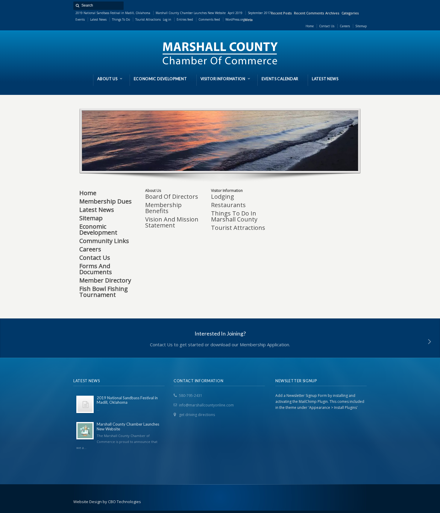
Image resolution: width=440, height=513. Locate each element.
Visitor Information (227, 190)
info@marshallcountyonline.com (206, 405)
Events (80, 19)
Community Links (104, 241)
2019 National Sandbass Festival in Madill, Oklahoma (112, 13)
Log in (167, 19)
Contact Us (94, 258)
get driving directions (197, 414)
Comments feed (209, 19)
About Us (153, 190)
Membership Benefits (163, 208)
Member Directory (105, 280)
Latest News (98, 19)
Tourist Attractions (148, 19)
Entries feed (185, 19)
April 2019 (235, 13)
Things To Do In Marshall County (234, 216)
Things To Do (121, 19)
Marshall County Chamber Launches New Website (191, 13)
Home (87, 193)
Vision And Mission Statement (171, 222)
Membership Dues (105, 201)
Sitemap (91, 218)
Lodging (222, 196)
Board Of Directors (171, 196)
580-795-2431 (190, 395)
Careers (90, 249)
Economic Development (98, 229)
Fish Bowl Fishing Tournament (103, 292)
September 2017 (259, 13)
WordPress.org (235, 19)
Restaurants (228, 205)
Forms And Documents (95, 269)
